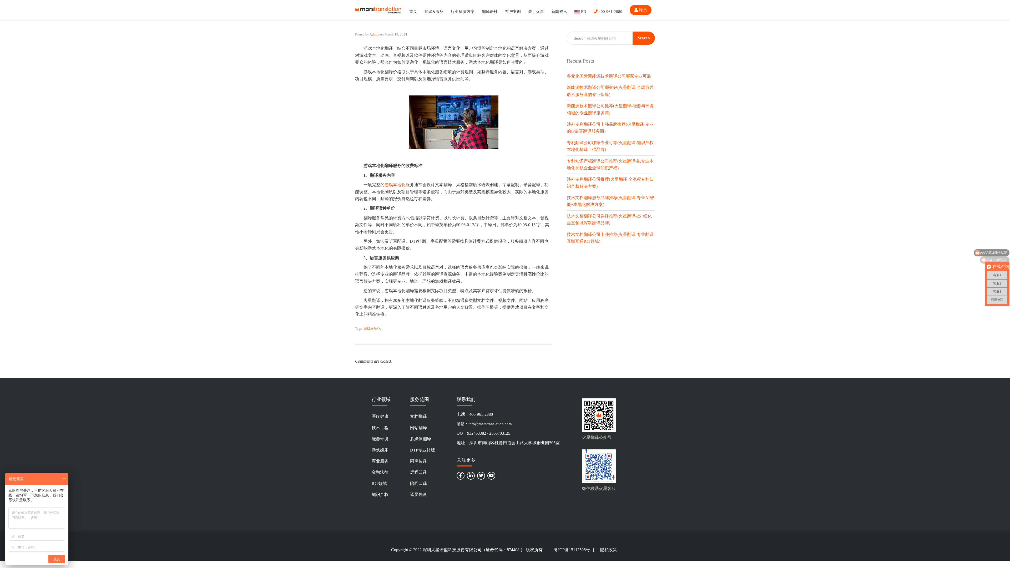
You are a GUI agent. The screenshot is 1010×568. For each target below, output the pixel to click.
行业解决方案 (462, 11)
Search (644, 38)
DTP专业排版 (422, 450)
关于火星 (536, 11)
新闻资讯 (559, 11)
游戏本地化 (395, 184)
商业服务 (380, 461)
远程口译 (418, 472)
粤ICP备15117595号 (572, 549)
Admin (374, 34)
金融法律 (380, 472)
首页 (413, 11)
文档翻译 (418, 416)
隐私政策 (608, 549)
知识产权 (380, 494)
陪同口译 (418, 483)
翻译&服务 (434, 11)
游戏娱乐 (380, 450)
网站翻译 (418, 427)
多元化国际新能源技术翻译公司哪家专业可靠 (609, 76)
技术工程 (380, 427)
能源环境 (380, 439)
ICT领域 (379, 483)
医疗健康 (380, 416)
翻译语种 (490, 11)
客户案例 (513, 11)
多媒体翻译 (420, 439)
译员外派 (418, 494)
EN (583, 11)
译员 (642, 10)
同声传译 (418, 461)
